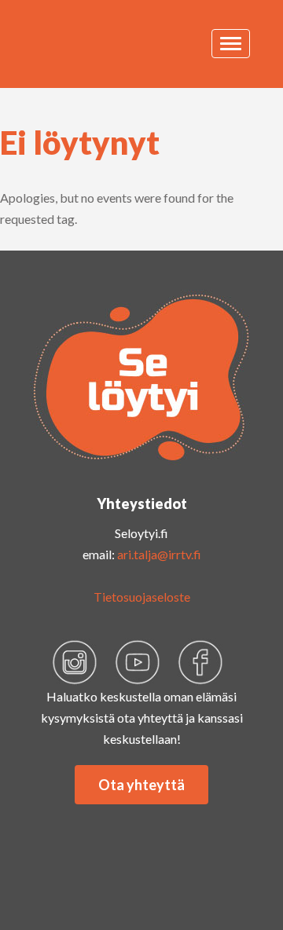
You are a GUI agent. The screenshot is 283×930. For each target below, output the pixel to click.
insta (74, 662)
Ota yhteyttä (141, 784)
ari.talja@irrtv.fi (159, 554)
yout (137, 662)
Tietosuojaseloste (142, 596)
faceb (200, 662)
